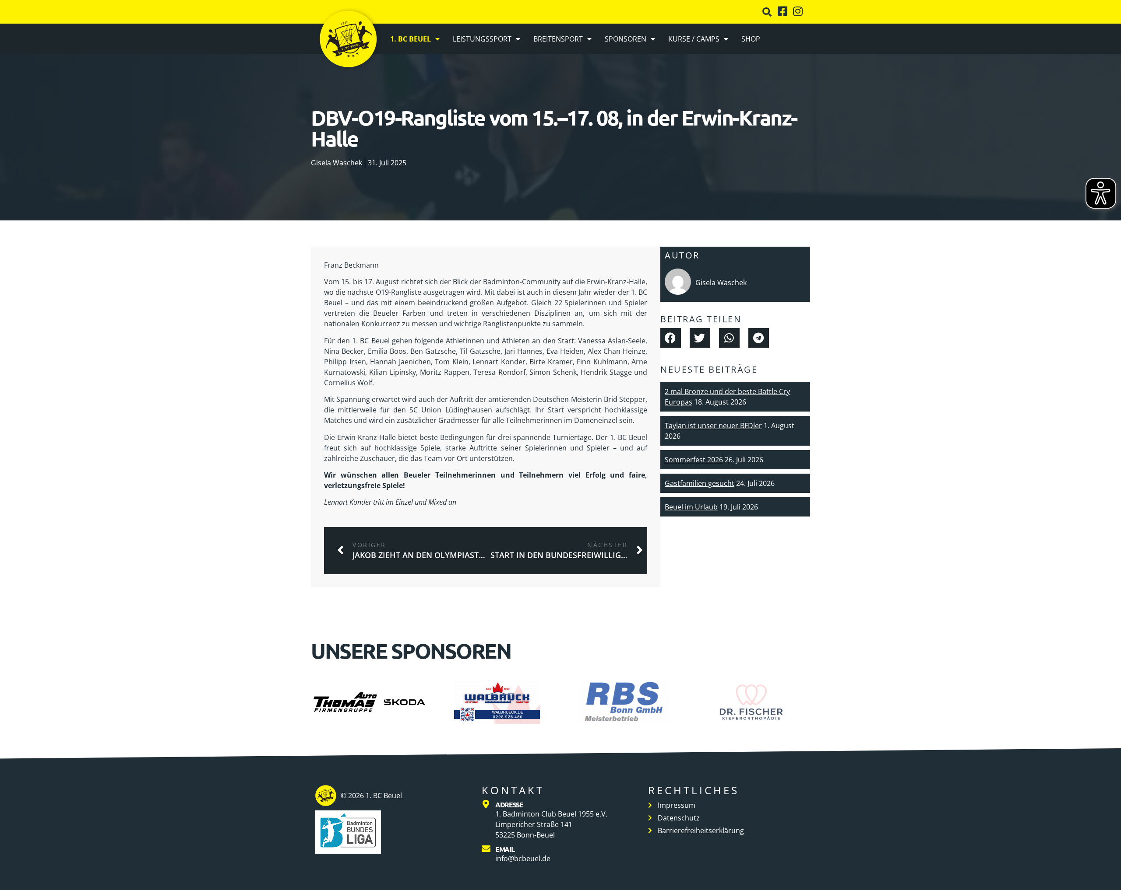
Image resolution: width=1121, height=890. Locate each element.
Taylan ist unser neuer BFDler (713, 425)
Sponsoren (625, 39)
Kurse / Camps (693, 39)
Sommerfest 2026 (694, 459)
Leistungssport (482, 39)
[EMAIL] (486, 849)
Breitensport (558, 39)
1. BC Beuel (410, 39)
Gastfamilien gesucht (699, 483)
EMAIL (505, 849)
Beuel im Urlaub (691, 507)
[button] (766, 12)
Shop (750, 39)
